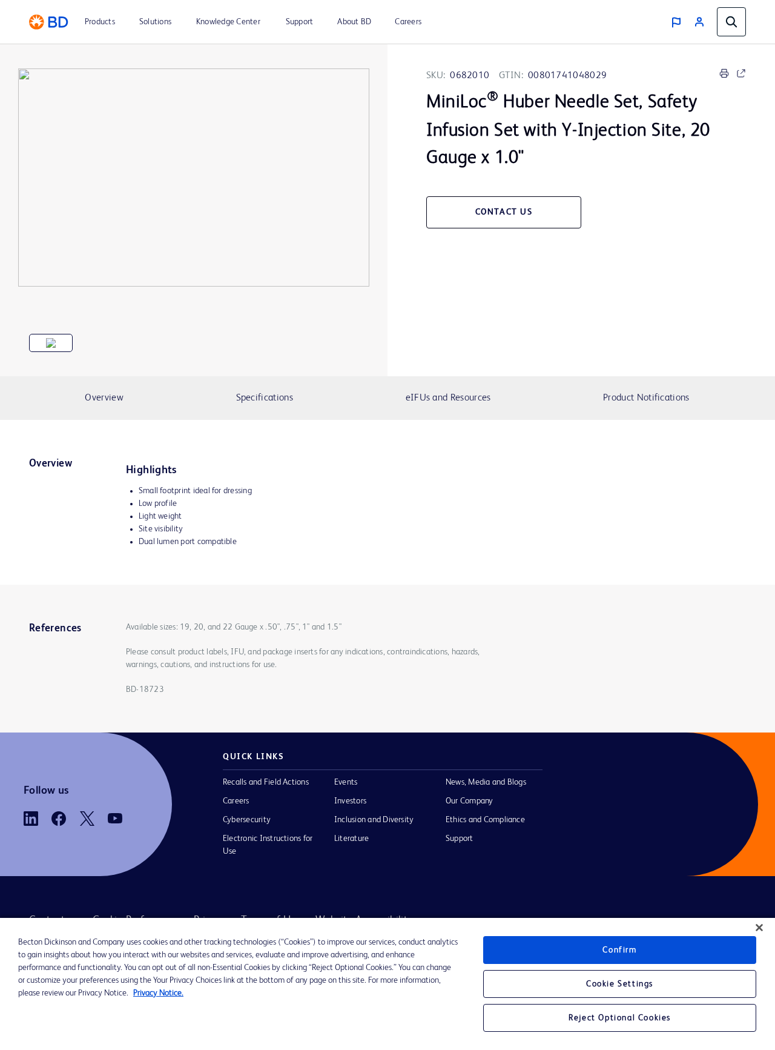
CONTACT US (504, 212)
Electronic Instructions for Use (267, 845)
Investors (350, 801)
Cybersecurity (247, 820)
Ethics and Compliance (485, 820)
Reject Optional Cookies (620, 1018)
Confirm (619, 950)
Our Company (469, 801)
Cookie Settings (619, 984)
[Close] (759, 927)
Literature (351, 838)
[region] (387, 984)
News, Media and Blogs (486, 782)
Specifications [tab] (264, 398)
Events (345, 782)
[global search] (731, 21)
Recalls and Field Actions (266, 782)
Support (459, 838)
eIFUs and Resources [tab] (448, 398)
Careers (236, 801)
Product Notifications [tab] (646, 398)
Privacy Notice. (158, 993)
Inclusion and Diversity (374, 820)
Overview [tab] (104, 398)
